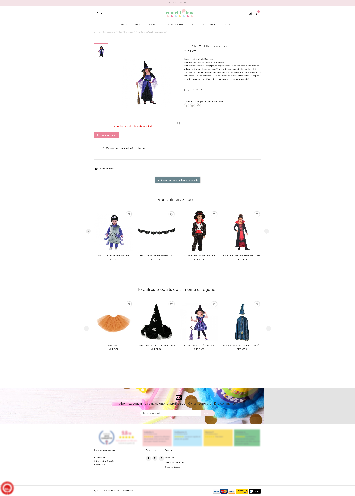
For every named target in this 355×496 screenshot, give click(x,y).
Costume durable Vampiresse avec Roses (241, 255)
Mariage (193, 25)
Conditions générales (175, 462)
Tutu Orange (113, 345)
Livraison (169, 457)
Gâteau (227, 25)
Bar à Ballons (153, 25)
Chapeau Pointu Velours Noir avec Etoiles (156, 345)
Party (124, 25)
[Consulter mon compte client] (250, 13)
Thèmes (136, 25)
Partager (186, 105)
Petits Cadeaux (175, 25)
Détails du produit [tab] (106, 135)
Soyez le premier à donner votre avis (179, 180)
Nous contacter (172, 467)
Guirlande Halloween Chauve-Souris (156, 255)
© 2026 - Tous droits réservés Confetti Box (114, 491)
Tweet (192, 105)
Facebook (148, 458)
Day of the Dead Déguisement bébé (199, 255)
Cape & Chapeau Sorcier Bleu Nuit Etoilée (241, 345)
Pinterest (198, 105)
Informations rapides (104, 450)
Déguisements (210, 25)
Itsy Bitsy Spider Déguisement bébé (114, 255)
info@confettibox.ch (104, 461)
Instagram (161, 458)
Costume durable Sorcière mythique (199, 345)
